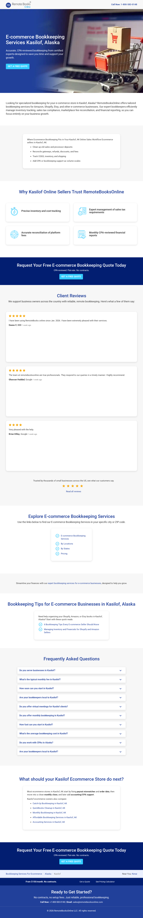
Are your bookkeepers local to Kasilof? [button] (38, 697)
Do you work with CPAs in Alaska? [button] (36, 742)
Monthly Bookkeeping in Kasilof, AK (49, 812)
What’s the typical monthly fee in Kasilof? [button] (40, 679)
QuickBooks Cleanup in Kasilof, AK (49, 808)
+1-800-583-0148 (57, 902)
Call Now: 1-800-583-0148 (124, 4)
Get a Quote (85, 882)
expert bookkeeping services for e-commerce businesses (74, 583)
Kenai (134, 874)
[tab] (71, 670)
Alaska (48, 874)
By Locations (67, 543)
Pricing (64, 553)
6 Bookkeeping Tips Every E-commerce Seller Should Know (71, 624)
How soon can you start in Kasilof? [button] (36, 688)
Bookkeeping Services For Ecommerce (24, 874)
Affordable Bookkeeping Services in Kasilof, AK (55, 817)
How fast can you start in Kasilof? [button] (36, 724)
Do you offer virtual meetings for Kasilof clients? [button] (43, 706)
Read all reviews (73, 491)
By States (65, 548)
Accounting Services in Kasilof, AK (49, 822)
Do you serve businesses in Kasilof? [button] (37, 670)
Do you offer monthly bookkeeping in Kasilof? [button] (42, 715)
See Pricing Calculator (105, 882)
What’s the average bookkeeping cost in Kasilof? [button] (43, 733)
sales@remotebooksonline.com (88, 902)
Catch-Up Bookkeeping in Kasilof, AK (50, 803)
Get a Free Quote (18, 66)
